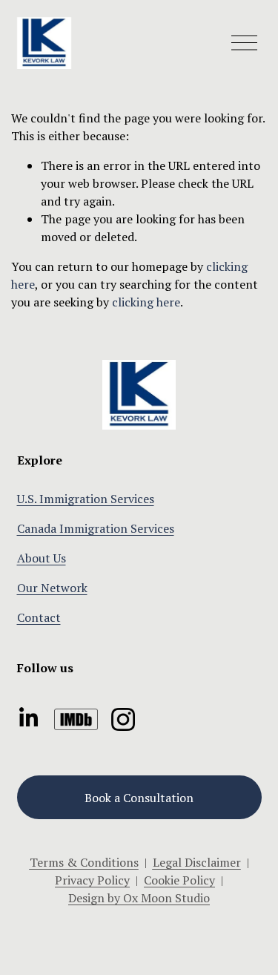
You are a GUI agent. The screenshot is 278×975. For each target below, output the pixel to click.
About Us (41, 558)
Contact (39, 617)
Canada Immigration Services (95, 528)
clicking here (146, 302)
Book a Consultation (139, 797)
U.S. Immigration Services (85, 498)
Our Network (52, 588)
